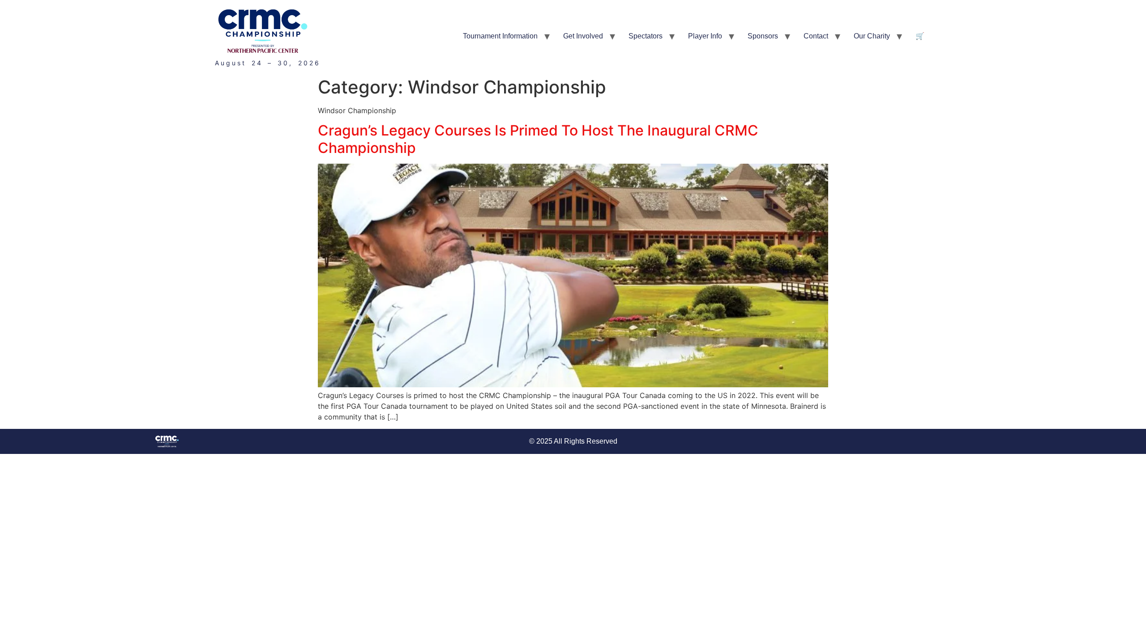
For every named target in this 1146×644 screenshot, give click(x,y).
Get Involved (583, 36)
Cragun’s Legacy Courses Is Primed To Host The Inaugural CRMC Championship (538, 139)
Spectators (646, 36)
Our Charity (872, 36)
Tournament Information (500, 36)
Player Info (705, 36)
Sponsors (763, 36)
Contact (816, 36)
